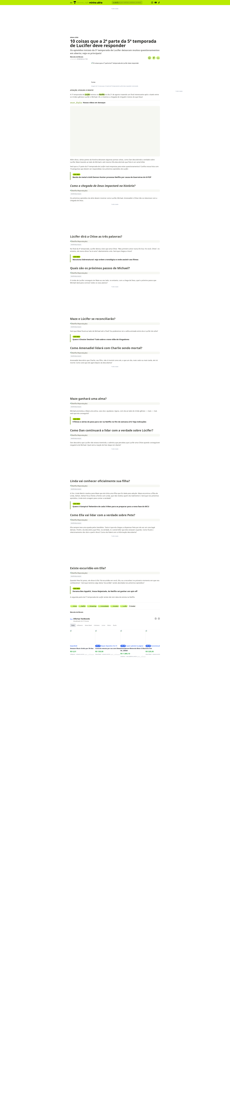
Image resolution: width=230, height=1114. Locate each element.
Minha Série (74, 37)
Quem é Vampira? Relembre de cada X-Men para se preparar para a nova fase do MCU (111, 506)
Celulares (97, 625)
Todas (73, 625)
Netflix (102, 94)
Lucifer (87, 94)
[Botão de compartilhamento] (149, 58)
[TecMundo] (75, 2)
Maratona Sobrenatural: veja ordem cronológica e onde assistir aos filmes (105, 259)
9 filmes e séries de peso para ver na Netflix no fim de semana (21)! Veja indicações (109, 422)
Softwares (80, 625)
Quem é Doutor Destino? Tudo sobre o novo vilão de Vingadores (101, 339)
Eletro (109, 625)
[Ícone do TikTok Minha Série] (159, 2)
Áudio (115, 625)
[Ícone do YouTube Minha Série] (156, 2)
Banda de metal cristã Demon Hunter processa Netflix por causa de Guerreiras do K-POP (112, 177)
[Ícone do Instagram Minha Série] (152, 3)
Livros (103, 625)
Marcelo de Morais (76, 57)
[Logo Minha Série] (96, 2)
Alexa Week (88, 625)
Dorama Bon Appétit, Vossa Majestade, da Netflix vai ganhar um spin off (105, 591)
